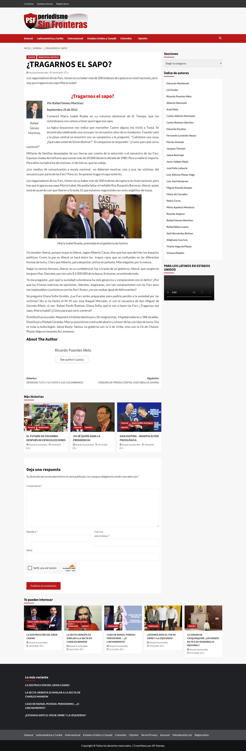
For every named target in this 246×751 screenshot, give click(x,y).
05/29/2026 (56, 444)
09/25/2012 (58, 72)
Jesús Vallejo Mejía (177, 161)
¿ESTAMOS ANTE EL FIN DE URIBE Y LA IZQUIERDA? (161, 636)
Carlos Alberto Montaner (181, 115)
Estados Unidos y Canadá (101, 38)
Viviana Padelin (175, 252)
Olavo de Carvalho (177, 194)
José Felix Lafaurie (177, 168)
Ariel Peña (172, 109)
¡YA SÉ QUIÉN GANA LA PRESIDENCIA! (86, 438)
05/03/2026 (149, 444)
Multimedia (44, 427)
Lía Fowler (172, 89)
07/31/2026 (114, 649)
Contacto (29, 3)
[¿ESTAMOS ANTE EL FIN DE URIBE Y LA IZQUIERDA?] (163, 618)
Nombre (32, 531)
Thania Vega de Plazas (179, 246)
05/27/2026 (102, 444)
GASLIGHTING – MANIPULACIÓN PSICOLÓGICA (139, 438)
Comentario (34, 485)
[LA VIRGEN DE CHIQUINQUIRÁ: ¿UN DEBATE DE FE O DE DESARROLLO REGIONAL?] (203, 618)
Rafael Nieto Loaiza (177, 226)
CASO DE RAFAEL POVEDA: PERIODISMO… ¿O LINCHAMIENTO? (121, 638)
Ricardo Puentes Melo (39, 72)
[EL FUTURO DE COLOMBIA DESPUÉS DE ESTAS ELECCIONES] (46, 417)
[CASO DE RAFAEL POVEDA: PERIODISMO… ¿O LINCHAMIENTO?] (123, 618)
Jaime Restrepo (175, 155)
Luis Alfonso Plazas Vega (181, 174)
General (28, 38)
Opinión (146, 40)
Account (165, 734)
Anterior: (54, 381)
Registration (62, 3)
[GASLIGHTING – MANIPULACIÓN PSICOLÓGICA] (139, 417)
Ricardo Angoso (176, 213)
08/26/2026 (33, 646)
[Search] (220, 38)
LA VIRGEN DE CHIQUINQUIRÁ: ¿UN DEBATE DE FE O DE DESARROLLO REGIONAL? (203, 640)
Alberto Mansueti (177, 102)
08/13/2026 (74, 649)
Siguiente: (128, 381)
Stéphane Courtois (177, 239)
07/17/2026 (194, 653)
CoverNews (140, 745)
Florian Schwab (175, 142)
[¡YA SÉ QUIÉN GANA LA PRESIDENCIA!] (92, 417)
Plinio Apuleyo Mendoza (180, 207)
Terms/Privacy (149, 734)
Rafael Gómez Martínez (49, 57)
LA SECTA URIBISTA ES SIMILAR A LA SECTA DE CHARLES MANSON (79, 638)
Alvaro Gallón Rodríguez (142, 423)
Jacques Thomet (176, 148)
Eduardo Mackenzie (178, 83)
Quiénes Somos (45, 3)
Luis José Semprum (177, 181)
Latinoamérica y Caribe (50, 38)
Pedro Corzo (174, 200)
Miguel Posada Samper (179, 187)
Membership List (182, 734)
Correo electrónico (102, 534)
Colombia (129, 40)
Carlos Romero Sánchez (180, 122)
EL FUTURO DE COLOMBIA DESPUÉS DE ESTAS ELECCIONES (46, 438)
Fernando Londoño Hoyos (181, 135)
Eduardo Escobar (176, 128)
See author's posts (72, 359)
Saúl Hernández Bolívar (180, 233)
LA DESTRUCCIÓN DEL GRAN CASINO (47, 685)
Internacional (75, 38)
